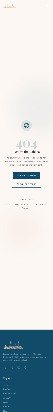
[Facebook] (12, 367)
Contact (25, 208)
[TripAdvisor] (25, 367)
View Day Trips (21, 204)
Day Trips (7, 389)
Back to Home (28, 175)
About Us (7, 398)
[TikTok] (5, 367)
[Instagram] (18, 367)
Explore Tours (28, 184)
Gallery (6, 402)
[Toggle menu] (47, 5)
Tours (7, 204)
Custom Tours (40, 204)
